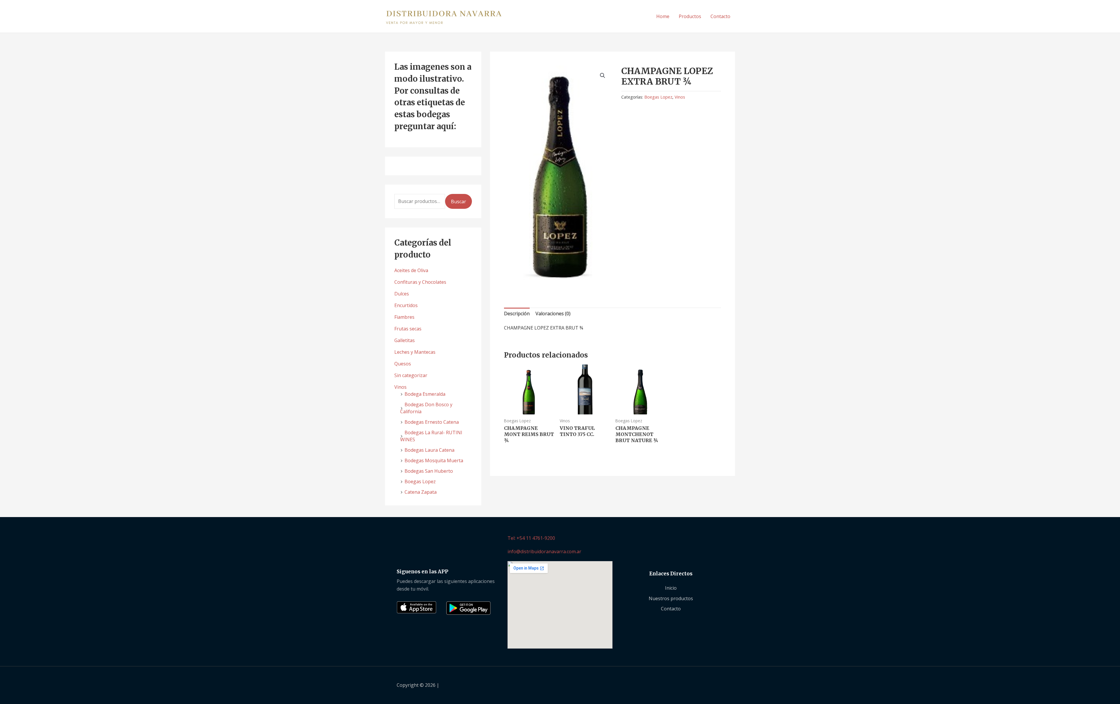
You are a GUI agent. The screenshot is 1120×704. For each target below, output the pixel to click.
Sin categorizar (410, 375)
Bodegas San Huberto (429, 471)
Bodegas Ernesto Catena (432, 422)
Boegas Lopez (420, 481)
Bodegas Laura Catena (429, 450)
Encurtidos (406, 305)
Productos (690, 16)
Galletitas (404, 340)
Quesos (402, 363)
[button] (602, 75)
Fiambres (404, 317)
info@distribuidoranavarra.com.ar (544, 551)
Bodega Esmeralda (425, 394)
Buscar (458, 201)
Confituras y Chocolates (420, 282)
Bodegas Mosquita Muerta (434, 460)
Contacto (720, 16)
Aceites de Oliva (411, 270)
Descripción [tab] (517, 313)
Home (662, 16)
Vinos (400, 387)
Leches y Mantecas (414, 352)
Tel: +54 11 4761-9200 (531, 538)
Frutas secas (407, 328)
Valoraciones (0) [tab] (553, 313)
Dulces (401, 293)
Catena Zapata (421, 492)
